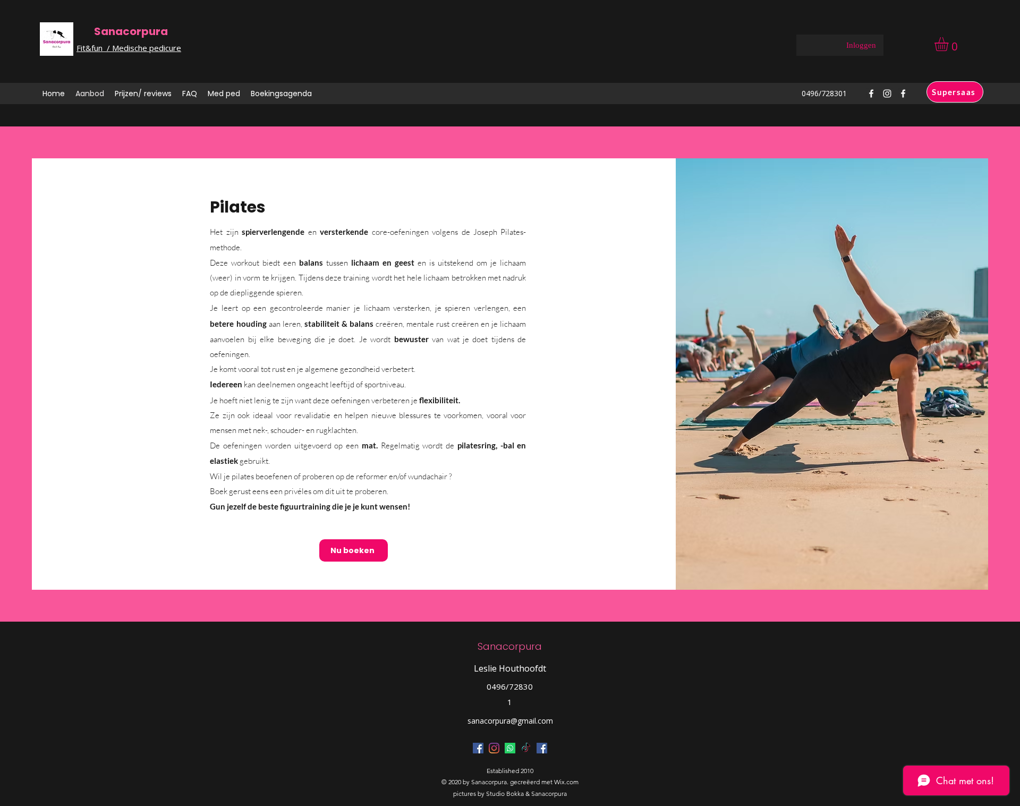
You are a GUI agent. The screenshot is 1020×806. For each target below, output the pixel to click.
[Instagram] (494, 748)
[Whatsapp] (510, 748)
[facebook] (871, 93)
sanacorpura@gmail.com (510, 721)
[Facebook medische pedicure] (542, 748)
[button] (949, 44)
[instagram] (887, 93)
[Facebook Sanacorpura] (478, 748)
